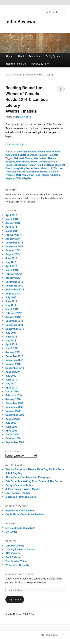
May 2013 (10, 262)
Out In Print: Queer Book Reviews (24, 514)
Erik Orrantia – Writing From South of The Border (34, 481)
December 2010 (14, 356)
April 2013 (11, 266)
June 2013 (11, 258)
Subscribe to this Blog (20, 574)
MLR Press (22, 175)
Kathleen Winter (39, 168)
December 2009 (14, 403)
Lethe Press (21, 171)
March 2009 (11, 434)
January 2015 (13, 223)
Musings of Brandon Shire (20, 496)
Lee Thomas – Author (17, 493)
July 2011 (10, 332)
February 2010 (13, 395)
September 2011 (14, 328)
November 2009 (14, 407)
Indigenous (11, 155)
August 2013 (12, 254)
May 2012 (10, 305)
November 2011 (14, 325)
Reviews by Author (40, 63)
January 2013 (13, 277)
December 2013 (14, 242)
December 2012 (14, 281)
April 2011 (11, 344)
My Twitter (11, 531)
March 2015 (11, 219)
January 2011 (13, 352)
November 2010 (14, 360)
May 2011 (10, 340)
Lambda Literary (14, 545)
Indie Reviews (20, 21)
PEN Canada (12, 553)
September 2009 (14, 414)
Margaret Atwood (38, 171)
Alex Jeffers (39, 158)
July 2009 (10, 422)
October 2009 (13, 411)
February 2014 (13, 234)
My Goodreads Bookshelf (20, 528)
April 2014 (11, 226)
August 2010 (12, 371)
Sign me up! (15, 599)
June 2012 (11, 301)
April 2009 (11, 430)
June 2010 (11, 379)
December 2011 (14, 320)
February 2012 (13, 313)
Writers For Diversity (17, 565)
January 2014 (13, 238)
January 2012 (13, 317)
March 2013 (11, 270)
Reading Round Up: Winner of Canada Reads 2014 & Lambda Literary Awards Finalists (26, 99)
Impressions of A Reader (19, 510)
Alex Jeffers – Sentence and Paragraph (27, 477)
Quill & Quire (13, 557)
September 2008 (14, 442)
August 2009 (12, 419)
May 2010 (10, 383)
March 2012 (11, 309)
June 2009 (11, 426)
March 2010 (11, 391)
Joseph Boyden (21, 168)
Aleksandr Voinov (23, 158)
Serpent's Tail (12, 178)
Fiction (41, 151)
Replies (26, 178)
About (21, 56)
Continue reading (16, 144)
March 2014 (11, 231)
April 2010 (11, 387)
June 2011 (11, 336)
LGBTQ (22, 155)
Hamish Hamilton (37, 165)
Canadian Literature (26, 151)
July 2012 (10, 297)
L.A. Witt (53, 168)
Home (9, 56)
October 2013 (13, 250)
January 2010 (13, 399)
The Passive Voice (16, 561)
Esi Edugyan (20, 165)
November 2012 (14, 285)
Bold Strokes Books (27, 161)
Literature (32, 155)
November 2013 (14, 246)
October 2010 (13, 364)
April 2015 (11, 215)
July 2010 (10, 375)
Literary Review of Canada (20, 549)
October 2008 (13, 438)
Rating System (53, 56)
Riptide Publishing (50, 175)
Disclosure (34, 56)
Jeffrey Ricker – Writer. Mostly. (22, 489)
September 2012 (14, 289)
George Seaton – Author (19, 485)
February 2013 (13, 274)
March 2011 (11, 348)
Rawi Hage (34, 175)
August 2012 (12, 293)
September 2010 (14, 368)
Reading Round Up (16, 63)
